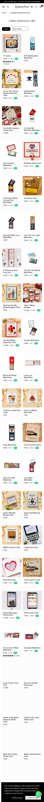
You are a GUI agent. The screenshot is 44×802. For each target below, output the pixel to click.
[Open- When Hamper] (32, 292)
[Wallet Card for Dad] (11, 535)
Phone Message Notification (10, 614)
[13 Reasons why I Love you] (11, 257)
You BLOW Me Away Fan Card (9, 341)
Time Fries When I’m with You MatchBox (10, 200)
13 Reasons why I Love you (10, 271)
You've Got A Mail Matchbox (10, 649)
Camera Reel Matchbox (29, 92)
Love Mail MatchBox (28, 479)
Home (4, 13)
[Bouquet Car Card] (11, 776)
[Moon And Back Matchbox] (11, 362)
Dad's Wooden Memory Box (9, 514)
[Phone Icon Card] (32, 600)
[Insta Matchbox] (11, 432)
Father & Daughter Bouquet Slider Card (11, 719)
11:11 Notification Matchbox (31, 57)
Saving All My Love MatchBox (11, 236)
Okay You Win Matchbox (9, 479)
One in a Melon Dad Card (30, 411)
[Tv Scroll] (11, 43)
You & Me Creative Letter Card (11, 129)
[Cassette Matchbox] (32, 635)
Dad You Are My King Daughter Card (11, 306)
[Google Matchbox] (32, 327)
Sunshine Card (30, 198)
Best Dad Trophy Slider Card (10, 755)
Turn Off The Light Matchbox (32, 236)
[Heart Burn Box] (11, 567)
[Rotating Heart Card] (32, 150)
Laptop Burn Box (31, 547)
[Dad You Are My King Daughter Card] (11, 292)
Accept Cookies (33, 798)
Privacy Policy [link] (17, 798)
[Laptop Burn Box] (32, 535)
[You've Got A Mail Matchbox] (11, 635)
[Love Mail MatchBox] (32, 465)
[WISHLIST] (36, 6)
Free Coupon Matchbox (8, 164)
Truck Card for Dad (32, 580)
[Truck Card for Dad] (32, 567)
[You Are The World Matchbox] (32, 257)
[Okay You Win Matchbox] (11, 465)
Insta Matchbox (9, 445)
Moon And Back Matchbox (9, 376)
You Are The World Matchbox (32, 271)
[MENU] (3, 6)
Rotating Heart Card (32, 163)
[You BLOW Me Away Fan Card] (11, 327)
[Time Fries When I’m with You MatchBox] (11, 185)
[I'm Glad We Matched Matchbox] (32, 115)
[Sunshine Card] (32, 185)
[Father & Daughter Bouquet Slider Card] (11, 705)
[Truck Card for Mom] (32, 432)
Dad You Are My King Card (31, 684)
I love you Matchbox (28, 376)
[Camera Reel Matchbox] (32, 78)
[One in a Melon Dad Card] (32, 397)
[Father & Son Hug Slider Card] (32, 705)
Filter (6, 29)
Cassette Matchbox (32, 648)
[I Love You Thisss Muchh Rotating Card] (11, 78)
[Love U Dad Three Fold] (11, 670)
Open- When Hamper (29, 306)
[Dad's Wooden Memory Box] (11, 500)
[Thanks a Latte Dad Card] (11, 397)
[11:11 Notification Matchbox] (32, 43)
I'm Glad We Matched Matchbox (32, 129)
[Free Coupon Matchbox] (11, 150)
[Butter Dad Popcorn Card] (32, 741)
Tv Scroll (7, 56)
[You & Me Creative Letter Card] (11, 115)
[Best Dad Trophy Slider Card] (11, 741)
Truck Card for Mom (32, 445)
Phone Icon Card (31, 613)
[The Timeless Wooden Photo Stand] (32, 776)
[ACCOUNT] (32, 6)
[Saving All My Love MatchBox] (11, 222)
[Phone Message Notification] (11, 600)
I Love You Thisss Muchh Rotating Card (10, 93)
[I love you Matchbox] (32, 362)
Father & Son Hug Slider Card (31, 718)
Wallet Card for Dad (11, 547)
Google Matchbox (31, 340)
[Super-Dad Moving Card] (32, 500)
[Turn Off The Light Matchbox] (32, 222)
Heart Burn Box (9, 580)
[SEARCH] (8, 6)
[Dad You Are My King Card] (32, 670)
